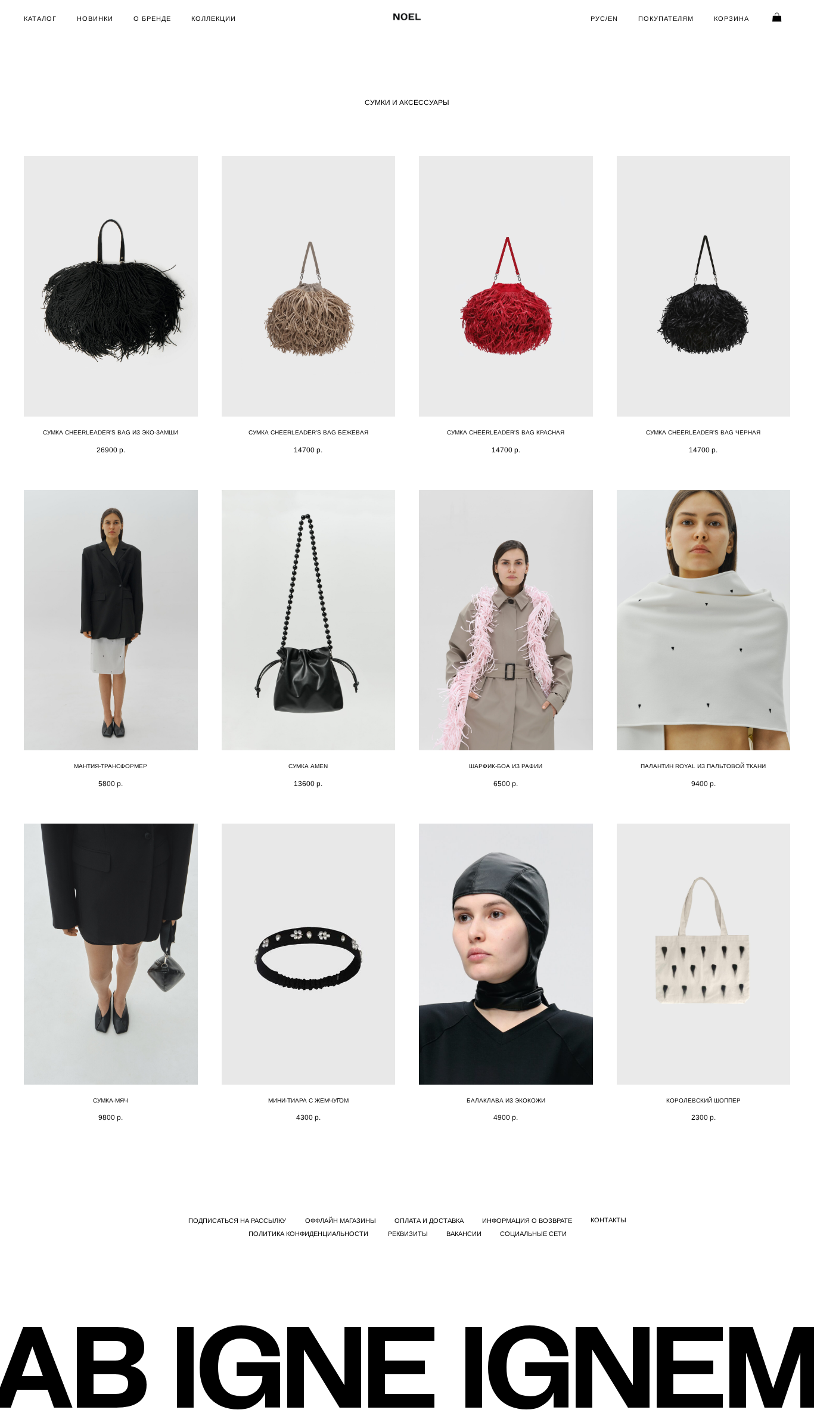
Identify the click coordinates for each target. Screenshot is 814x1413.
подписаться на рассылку (237, 1220)
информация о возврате (527, 1220)
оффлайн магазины (340, 1220)
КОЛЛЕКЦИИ (213, 18)
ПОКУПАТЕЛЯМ (666, 18)
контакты (608, 1219)
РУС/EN (604, 18)
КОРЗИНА (731, 18)
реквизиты (408, 1233)
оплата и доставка (429, 1220)
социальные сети (533, 1233)
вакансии (463, 1233)
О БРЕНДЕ (152, 18)
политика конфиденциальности (308, 1233)
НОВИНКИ (95, 18)
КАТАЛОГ (40, 18)
